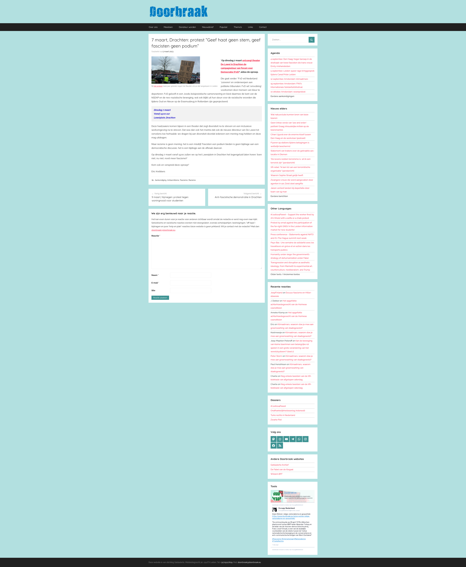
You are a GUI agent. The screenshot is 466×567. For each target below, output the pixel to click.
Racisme (192, 180)
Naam (155, 275)
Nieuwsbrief (207, 27)
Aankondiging (160, 180)
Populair (224, 27)
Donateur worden (187, 27)
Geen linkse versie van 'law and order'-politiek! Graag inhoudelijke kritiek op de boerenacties (290, 126)
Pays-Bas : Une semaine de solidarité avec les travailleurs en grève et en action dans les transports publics (292, 246)
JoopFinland (276, 292)
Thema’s (238, 27)
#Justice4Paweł (278, 406)
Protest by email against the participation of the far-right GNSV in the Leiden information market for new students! (292, 226)
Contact (263, 27)
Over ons (153, 27)
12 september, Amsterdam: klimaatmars (289, 79)
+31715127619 (226, 562)
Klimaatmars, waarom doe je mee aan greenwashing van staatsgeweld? (290, 368)
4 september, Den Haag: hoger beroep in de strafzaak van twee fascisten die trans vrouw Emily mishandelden (291, 63)
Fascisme (184, 180)
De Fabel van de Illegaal (282, 469)
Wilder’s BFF (277, 474)
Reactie (155, 236)
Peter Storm (276, 356)
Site (153, 290)
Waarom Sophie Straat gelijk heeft (287, 175)
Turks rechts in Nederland (283, 415)
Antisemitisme (173, 180)
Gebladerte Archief (280, 465)
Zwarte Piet (276, 419)
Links (250, 27)
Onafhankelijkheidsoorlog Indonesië (288, 410)
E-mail (155, 283)
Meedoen (168, 27)
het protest (158, 86)
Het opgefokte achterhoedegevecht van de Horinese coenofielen (289, 304)
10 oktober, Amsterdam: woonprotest (288, 91)
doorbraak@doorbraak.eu (163, 230)
